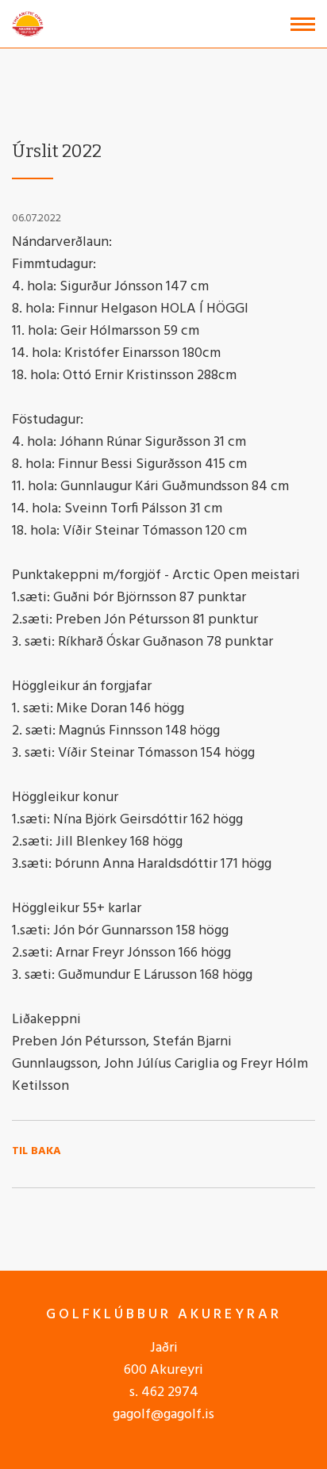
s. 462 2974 (163, 1392)
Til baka (36, 1151)
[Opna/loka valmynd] (303, 24)
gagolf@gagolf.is (163, 1414)
